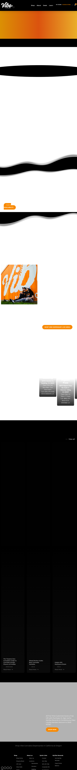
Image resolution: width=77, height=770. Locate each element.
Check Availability (9, 206)
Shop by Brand (20, 761)
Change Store (66, 4)
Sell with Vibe (45, 764)
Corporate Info (46, 767)
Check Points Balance (58, 764)
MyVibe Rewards (63, 122)
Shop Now (52, 729)
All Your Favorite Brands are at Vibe (38, 95)
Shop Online (19, 758)
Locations (31, 761)
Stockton (34, 766)
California (61, 354)
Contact (44, 758)
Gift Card (18, 764)
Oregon (70, 354)
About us (31, 758)
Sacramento (35, 763)
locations (47, 354)
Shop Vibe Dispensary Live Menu (57, 327)
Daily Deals (19, 767)
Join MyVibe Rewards (58, 759)
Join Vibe (44, 761)
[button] (12, 399)
